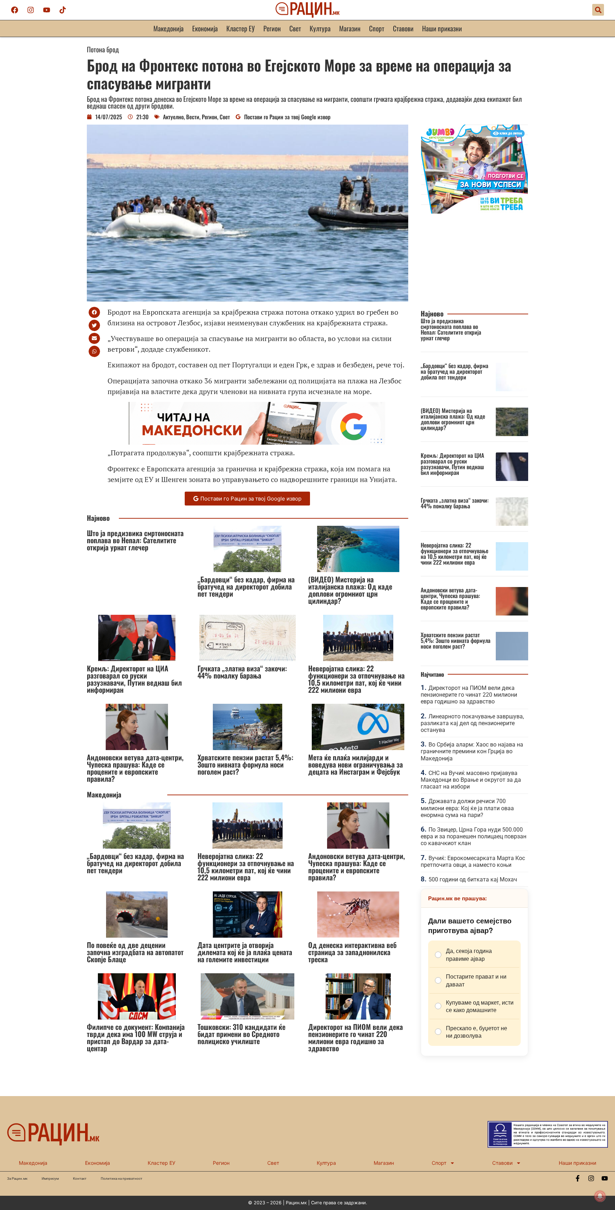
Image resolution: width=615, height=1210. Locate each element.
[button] (598, 10)
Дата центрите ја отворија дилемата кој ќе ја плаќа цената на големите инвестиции (245, 951)
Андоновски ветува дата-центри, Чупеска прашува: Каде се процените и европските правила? (135, 768)
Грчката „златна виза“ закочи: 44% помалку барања (242, 672)
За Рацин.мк (17, 1178)
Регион (272, 28)
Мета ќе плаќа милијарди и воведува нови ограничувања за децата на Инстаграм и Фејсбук (355, 764)
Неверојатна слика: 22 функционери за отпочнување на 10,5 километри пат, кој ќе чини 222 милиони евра (356, 679)
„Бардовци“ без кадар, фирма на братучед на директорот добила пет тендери (246, 586)
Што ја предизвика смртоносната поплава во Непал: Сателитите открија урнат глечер (135, 540)
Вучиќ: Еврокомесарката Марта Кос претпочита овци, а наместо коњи (473, 861)
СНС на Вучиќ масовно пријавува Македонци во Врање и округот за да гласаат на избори (471, 780)
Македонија (168, 28)
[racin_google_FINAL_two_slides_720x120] (257, 442)
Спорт (376, 28)
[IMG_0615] (474, 211)
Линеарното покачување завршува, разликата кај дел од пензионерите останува (472, 723)
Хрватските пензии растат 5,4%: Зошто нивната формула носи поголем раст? (245, 764)
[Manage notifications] (600, 1196)
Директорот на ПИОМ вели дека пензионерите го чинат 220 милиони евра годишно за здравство (355, 1037)
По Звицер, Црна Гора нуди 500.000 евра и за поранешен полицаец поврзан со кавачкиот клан (473, 836)
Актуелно (173, 116)
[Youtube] (47, 10)
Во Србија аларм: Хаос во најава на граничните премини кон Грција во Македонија (472, 751)
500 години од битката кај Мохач (473, 879)
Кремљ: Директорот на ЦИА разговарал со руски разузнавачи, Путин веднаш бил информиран (134, 679)
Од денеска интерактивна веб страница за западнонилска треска (352, 951)
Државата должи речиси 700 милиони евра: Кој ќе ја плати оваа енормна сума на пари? (467, 808)
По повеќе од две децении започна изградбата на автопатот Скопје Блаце (135, 951)
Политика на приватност (121, 1178)
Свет (295, 28)
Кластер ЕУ (240, 28)
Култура (320, 28)
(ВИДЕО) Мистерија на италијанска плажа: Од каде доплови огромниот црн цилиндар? (350, 590)
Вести (192, 116)
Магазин (350, 28)
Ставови (403, 28)
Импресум (50, 1178)
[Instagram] (30, 10)
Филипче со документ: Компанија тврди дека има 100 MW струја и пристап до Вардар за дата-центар (136, 1037)
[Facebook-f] (577, 1178)
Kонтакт (79, 1178)
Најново (98, 518)
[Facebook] (14, 10)
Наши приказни (442, 28)
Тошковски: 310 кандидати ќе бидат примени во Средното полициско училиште (241, 1033)
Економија (205, 28)
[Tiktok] (63, 10)
